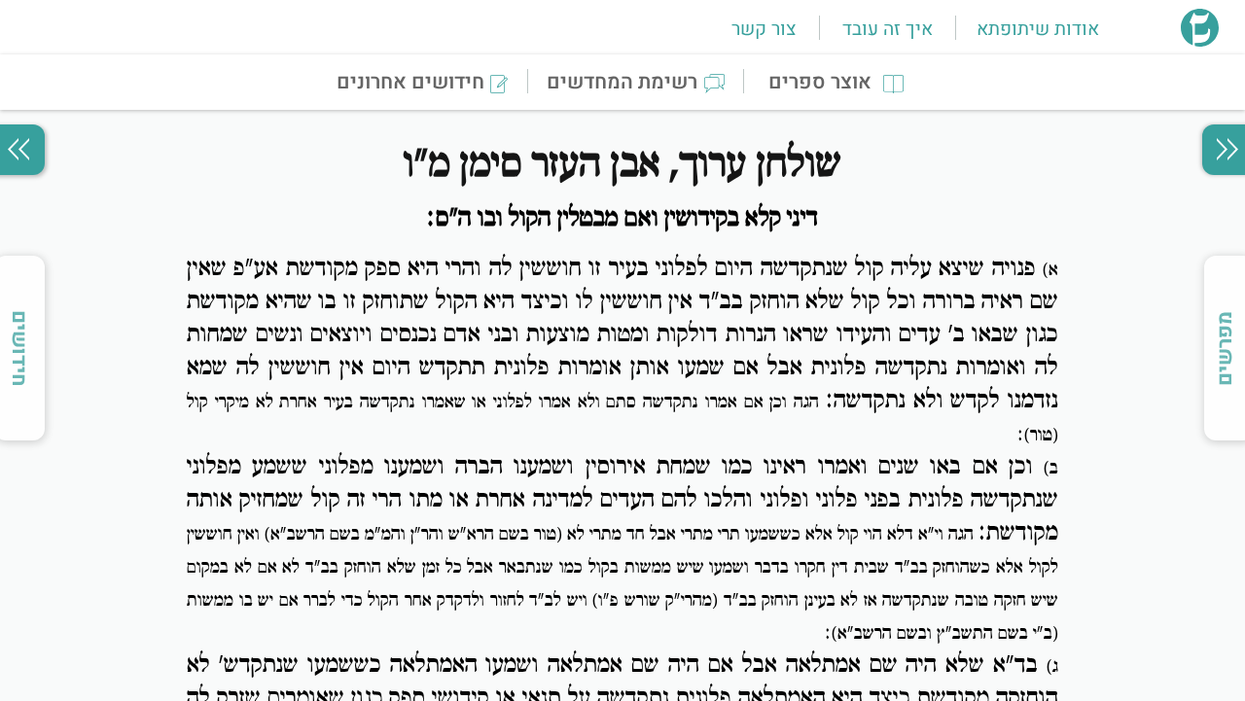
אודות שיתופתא (1038, 29)
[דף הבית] (1200, 41)
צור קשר (763, 29)
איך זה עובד (887, 29)
